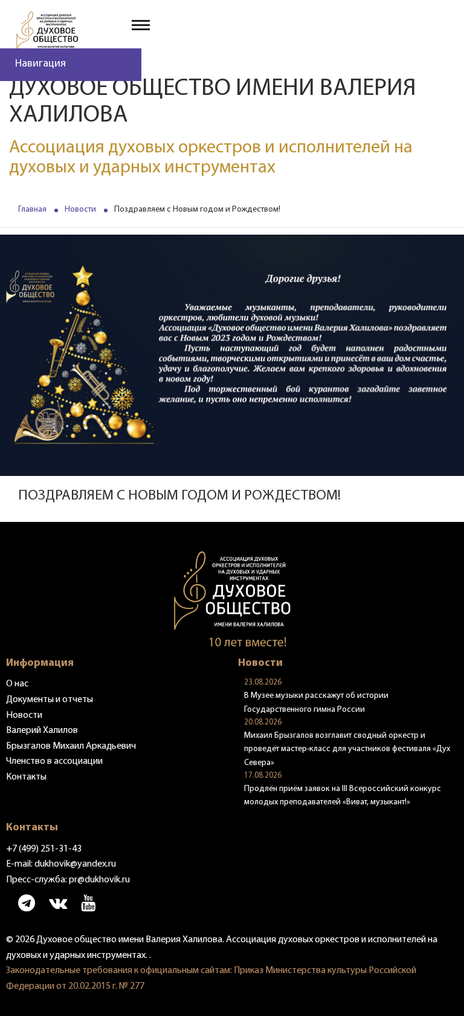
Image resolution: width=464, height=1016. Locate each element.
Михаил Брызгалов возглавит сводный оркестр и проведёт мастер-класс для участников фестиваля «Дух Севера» (347, 749)
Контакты (26, 777)
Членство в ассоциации (54, 761)
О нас (17, 684)
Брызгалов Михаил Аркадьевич (71, 746)
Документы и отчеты (49, 700)
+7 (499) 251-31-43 (44, 849)
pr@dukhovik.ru (99, 880)
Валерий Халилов (42, 730)
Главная (32, 209)
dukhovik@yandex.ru (75, 864)
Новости (80, 209)
